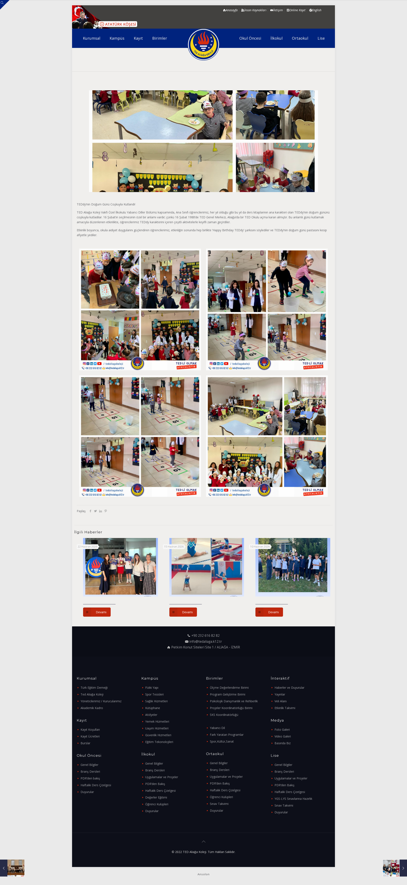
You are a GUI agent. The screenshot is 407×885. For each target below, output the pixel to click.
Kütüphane (152, 708)
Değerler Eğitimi (156, 797)
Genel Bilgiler (89, 765)
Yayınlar (280, 694)
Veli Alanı (281, 701)
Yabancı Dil (217, 728)
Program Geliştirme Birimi (227, 694)
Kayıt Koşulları (90, 730)
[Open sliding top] (5, 5)
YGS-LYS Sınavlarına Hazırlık (293, 799)
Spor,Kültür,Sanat (222, 741)
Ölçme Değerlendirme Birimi (229, 688)
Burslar (85, 743)
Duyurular (87, 792)
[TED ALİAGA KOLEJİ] (204, 44)
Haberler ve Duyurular (289, 688)
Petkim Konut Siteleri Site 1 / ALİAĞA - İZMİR (205, 647)
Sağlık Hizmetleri (156, 701)
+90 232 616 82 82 (205, 635)
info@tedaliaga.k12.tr (205, 641)
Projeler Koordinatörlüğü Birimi (231, 708)
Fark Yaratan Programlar (227, 735)
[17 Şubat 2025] (12, 868)
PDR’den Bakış (155, 784)
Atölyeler (151, 715)
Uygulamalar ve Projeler (161, 777)
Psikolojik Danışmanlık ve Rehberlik (234, 701)
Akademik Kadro (92, 708)
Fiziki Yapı (151, 688)
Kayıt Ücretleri (90, 736)
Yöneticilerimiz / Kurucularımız (101, 701)
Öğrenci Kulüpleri (156, 804)
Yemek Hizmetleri (157, 721)
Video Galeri (283, 736)
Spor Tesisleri (154, 694)
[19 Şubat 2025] (395, 868)
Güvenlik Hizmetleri (158, 735)
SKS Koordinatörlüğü (224, 715)
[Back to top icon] (203, 841)
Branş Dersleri (90, 771)
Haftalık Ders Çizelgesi (96, 785)
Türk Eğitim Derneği (94, 688)
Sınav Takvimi (219, 804)
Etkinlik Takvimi (285, 708)
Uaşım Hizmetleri (157, 728)
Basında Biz (283, 743)
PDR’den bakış (90, 778)
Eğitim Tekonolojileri (159, 742)
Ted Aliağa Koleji (92, 694)
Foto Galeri (282, 730)
